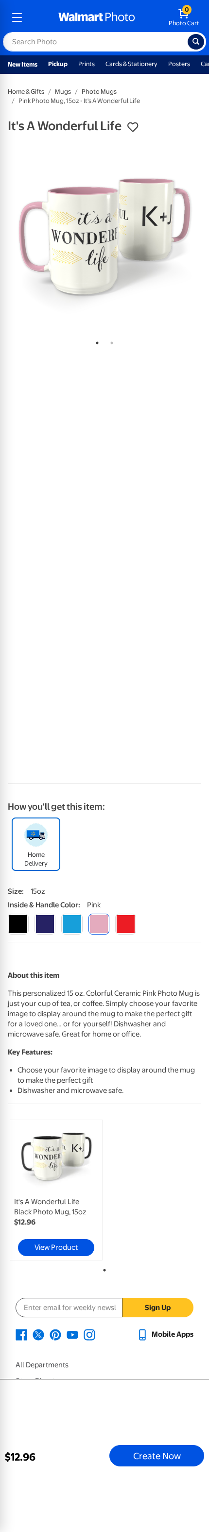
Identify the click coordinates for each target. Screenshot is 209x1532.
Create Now (157, 1455)
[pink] (98, 924)
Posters (179, 64)
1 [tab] (95, 341)
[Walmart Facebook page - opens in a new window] (21, 1334)
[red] (125, 924)
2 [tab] (110, 341)
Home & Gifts (26, 91)
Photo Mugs (99, 91)
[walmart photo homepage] (96, 17)
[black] (18, 924)
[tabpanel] (104, 236)
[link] (56, 1190)
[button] (133, 127)
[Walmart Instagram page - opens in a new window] (89, 1334)
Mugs (63, 91)
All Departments (42, 1365)
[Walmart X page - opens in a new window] (38, 1334)
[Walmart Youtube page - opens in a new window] (72, 1334)
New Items (22, 64)
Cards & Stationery (131, 64)
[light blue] (71, 924)
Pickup (58, 64)
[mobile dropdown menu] (17, 17)
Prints (86, 64)
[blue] (45, 924)
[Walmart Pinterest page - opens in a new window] (55, 1334)
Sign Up (158, 1307)
